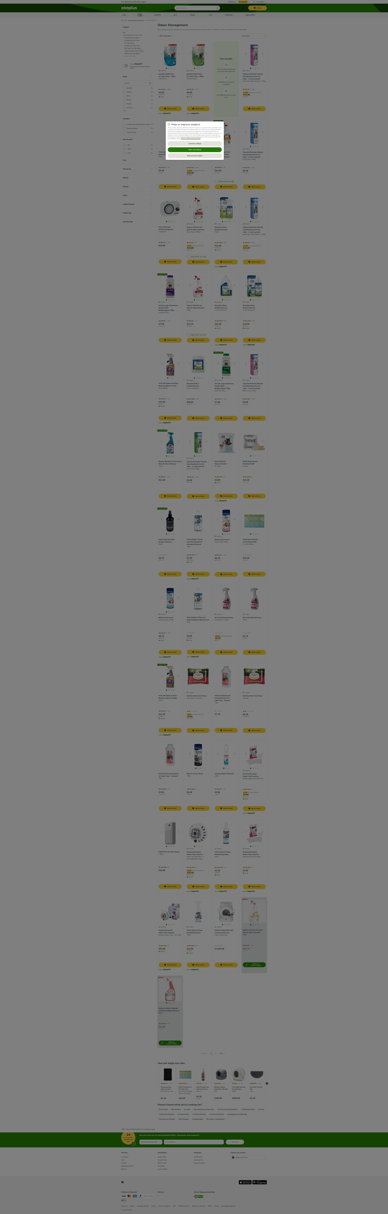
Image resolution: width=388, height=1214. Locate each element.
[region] (195, 140)
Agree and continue (194, 150)
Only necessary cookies (194, 156)
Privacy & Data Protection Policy (191, 138)
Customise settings (194, 144)
